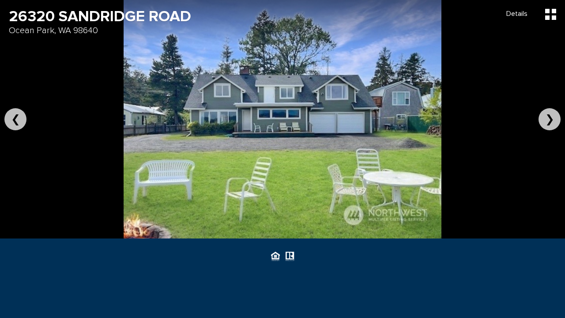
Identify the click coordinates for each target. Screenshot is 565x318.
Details (516, 13)
